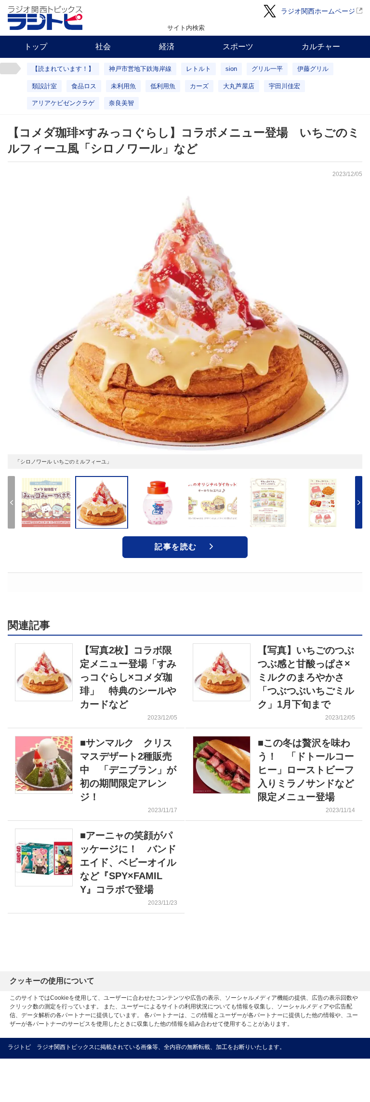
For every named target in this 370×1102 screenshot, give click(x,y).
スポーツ (238, 46)
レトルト (198, 68)
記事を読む (176, 547)
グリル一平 (267, 68)
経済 (166, 46)
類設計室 (44, 86)
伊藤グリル (313, 68)
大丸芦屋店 (238, 86)
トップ (35, 46)
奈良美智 (121, 103)
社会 (103, 46)
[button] (358, 502)
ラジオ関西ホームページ (318, 11)
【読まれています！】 (63, 68)
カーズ (199, 86)
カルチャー (321, 46)
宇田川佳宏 (284, 86)
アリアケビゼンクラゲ (63, 103)
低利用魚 (162, 86)
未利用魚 (123, 86)
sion (231, 68)
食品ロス (83, 86)
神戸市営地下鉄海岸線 (140, 68)
